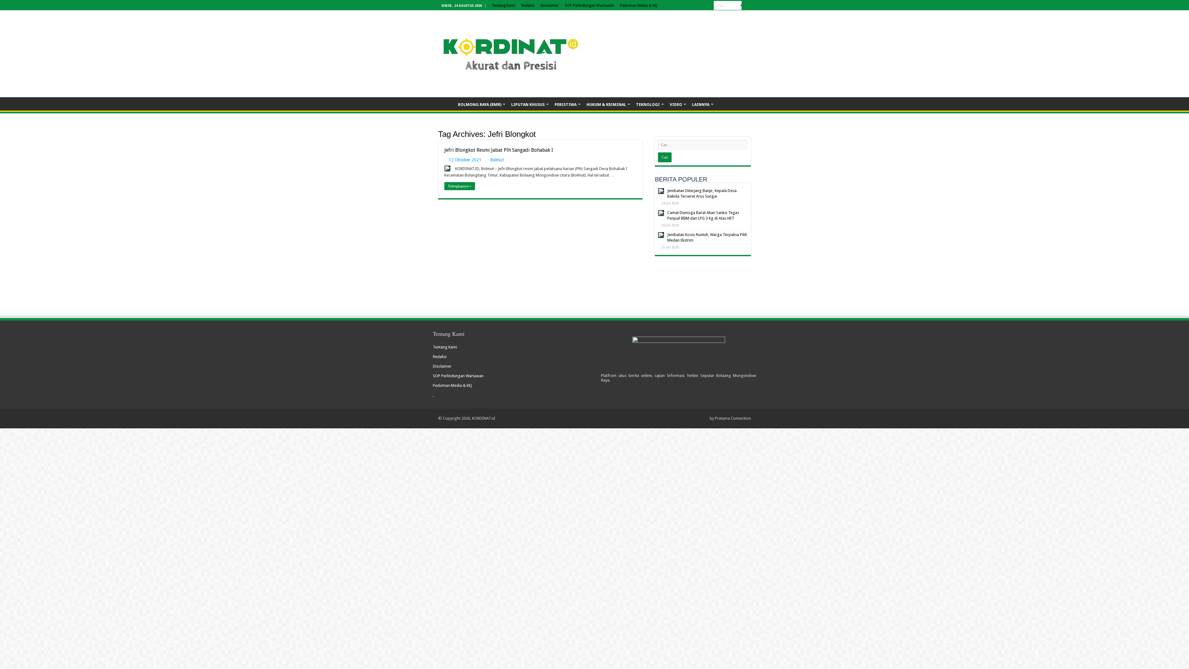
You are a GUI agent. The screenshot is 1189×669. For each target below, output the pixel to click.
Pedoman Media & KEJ (638, 5)
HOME (446, 103)
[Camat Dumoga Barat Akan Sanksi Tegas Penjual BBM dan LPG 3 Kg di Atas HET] (661, 213)
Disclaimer (550, 5)
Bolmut (497, 159)
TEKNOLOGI (648, 104)
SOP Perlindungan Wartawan (589, 5)
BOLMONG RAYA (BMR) (479, 104)
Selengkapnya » (459, 186)
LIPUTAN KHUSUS (528, 104)
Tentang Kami (503, 5)
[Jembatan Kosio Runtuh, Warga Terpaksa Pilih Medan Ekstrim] (661, 235)
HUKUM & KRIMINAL (606, 104)
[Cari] (746, 5)
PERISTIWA (566, 104)
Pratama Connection (733, 418)
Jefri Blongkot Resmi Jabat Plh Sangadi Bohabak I (498, 150)
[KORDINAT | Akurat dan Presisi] (511, 52)
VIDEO (676, 104)
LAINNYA (700, 104)
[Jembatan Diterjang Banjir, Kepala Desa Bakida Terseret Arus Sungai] (661, 191)
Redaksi (527, 5)
